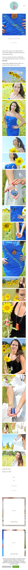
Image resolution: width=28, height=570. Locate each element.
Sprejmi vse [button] (15, 566)
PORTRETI (14, 490)
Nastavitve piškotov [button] (7, 566)
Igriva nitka (4, 60)
